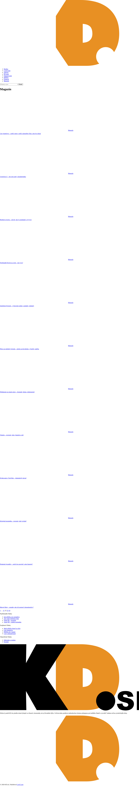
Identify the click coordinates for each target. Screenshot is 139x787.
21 (4, 610)
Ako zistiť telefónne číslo (11, 618)
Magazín (6, 81)
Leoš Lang (20, 784)
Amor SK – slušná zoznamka (12, 622)
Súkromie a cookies (10, 640)
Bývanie (6, 74)
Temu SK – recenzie (10, 620)
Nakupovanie (8, 76)
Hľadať (20, 84)
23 (7, 610)
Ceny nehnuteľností (10, 633)
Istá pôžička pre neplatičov (12, 617)
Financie (6, 79)
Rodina (6, 69)
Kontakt (6, 642)
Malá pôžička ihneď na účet (12, 628)
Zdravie (6, 72)
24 (9, 610)
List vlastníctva (8, 630)
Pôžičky (6, 77)
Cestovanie (7, 71)
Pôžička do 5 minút (9, 632)
